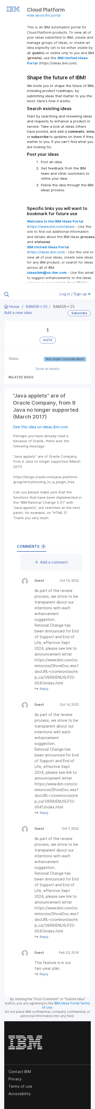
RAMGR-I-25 (37, 306)
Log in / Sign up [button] (74, 294)
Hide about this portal (43, 15)
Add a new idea (18, 312)
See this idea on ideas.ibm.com (40, 427)
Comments (31, 546)
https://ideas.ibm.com (46, 252)
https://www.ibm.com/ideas (50, 226)
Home (14, 306)
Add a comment (54, 562)
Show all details (47, 369)
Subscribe (79, 313)
